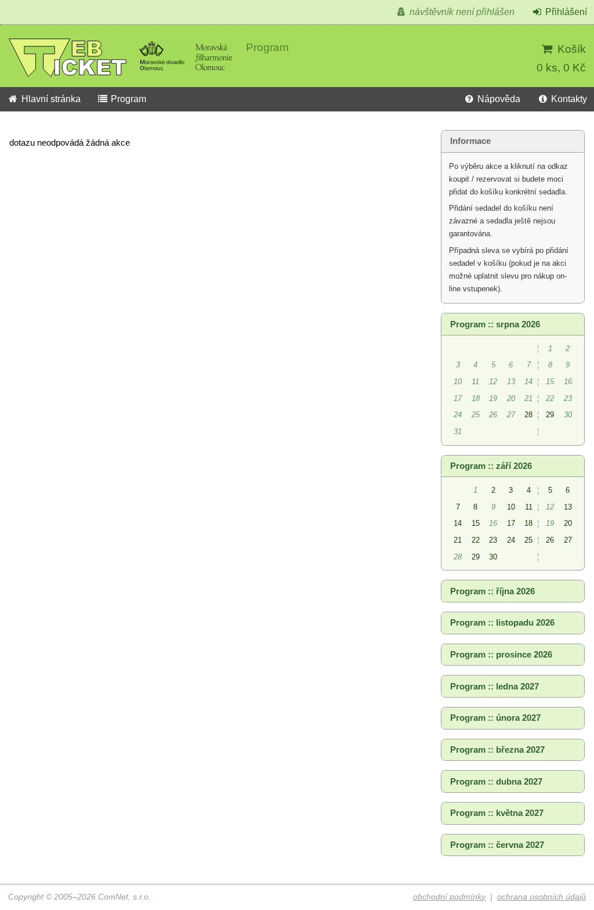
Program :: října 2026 (492, 591)
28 (528, 414)
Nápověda (497, 99)
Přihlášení (565, 12)
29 (550, 414)
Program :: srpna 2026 (495, 324)
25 (528, 540)
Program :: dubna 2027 (496, 781)
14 (458, 523)
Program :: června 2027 (497, 845)
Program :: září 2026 (491, 466)
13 (568, 507)
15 (476, 523)
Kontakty (568, 99)
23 (493, 540)
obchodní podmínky (449, 897)
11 (529, 507)
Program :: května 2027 (497, 813)
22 (476, 540)
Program (127, 99)
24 (511, 540)
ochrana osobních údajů (541, 897)
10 (511, 507)
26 (550, 540)
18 (528, 523)
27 (568, 540)
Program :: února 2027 (495, 718)
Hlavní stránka (50, 99)
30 (493, 556)
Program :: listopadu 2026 (502, 622)
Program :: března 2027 (497, 749)
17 (511, 523)
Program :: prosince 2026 (501, 654)
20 (568, 523)
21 (458, 540)
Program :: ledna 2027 (494, 686)
